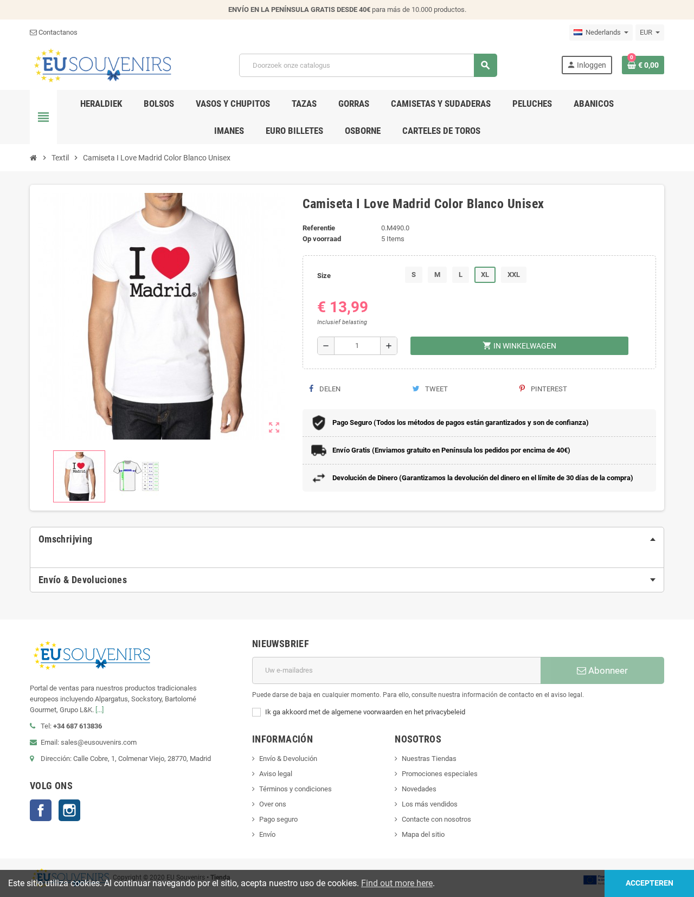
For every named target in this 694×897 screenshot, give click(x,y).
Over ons (272, 804)
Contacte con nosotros (436, 819)
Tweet (435, 389)
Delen (329, 389)
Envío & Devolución (288, 758)
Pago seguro (278, 819)
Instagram (69, 810)
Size (324, 276)
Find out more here (397, 883)
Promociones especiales (440, 774)
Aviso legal (275, 774)
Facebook (41, 810)
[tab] (347, 539)
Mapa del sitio (423, 834)
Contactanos (57, 32)
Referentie (319, 228)
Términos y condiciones (295, 789)
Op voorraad (322, 239)
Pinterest (548, 389)
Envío (267, 834)
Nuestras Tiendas (429, 758)
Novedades (419, 789)
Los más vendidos (430, 804)
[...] (99, 710)
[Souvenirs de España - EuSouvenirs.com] (102, 65)
